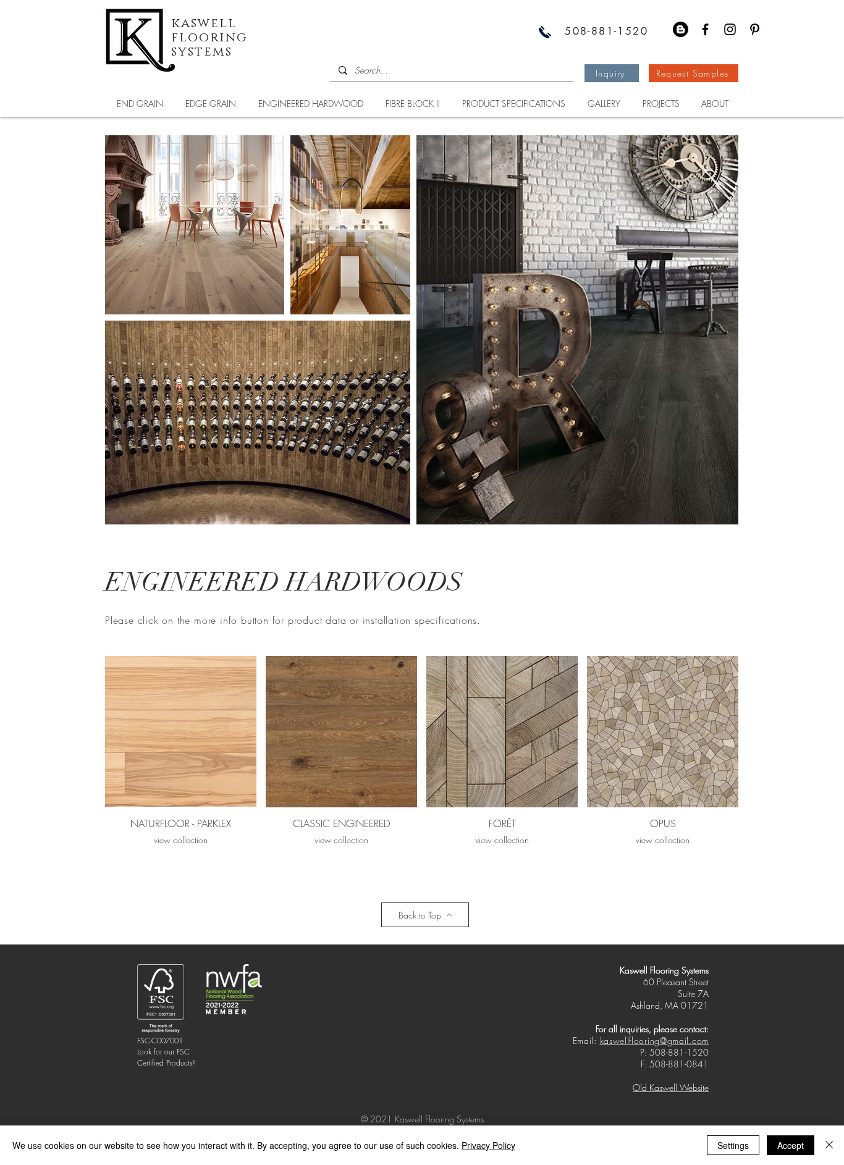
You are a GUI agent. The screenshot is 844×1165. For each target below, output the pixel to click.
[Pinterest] (754, 29)
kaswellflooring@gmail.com (654, 1040)
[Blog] (680, 29)
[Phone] (545, 32)
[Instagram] (730, 29)
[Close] (829, 1145)
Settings (733, 1145)
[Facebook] (705, 29)
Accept (790, 1145)
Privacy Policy (488, 1145)
